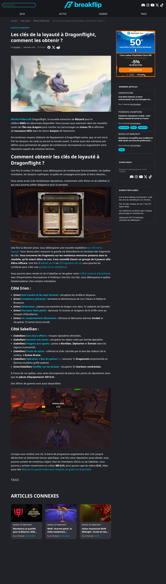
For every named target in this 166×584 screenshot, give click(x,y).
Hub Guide (25, 21)
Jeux (22, 13)
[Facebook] (49, 47)
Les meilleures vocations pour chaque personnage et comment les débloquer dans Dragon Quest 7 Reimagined (135, 212)
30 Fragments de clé (70, 263)
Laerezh (96, 536)
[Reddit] (58, 47)
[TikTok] (162, 5)
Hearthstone (125, 92)
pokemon (143, 127)
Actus (62, 13)
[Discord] (143, 5)
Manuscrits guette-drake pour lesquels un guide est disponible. (57, 469)
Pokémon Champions (130, 112)
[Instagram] (148, 5)
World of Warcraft (41, 21)
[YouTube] (152, 5)
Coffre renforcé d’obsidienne (94, 273)
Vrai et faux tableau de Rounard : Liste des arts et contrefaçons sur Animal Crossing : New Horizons (135, 198)
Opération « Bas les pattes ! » (43, 358)
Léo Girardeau (30, 536)
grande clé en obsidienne (53, 267)
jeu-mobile (123, 127)
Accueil (14, 21)
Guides (103, 13)
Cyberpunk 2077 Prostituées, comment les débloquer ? (131, 218)
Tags (144, 13)
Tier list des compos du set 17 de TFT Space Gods (135, 205)
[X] (157, 5)
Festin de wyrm (35, 351)
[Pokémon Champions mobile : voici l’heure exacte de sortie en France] (135, 120)
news (133, 127)
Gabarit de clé (48, 263)
